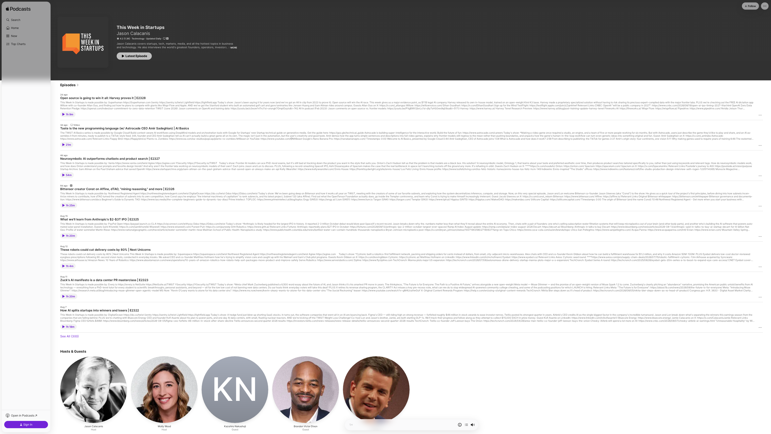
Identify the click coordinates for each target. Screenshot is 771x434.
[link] (69, 85)
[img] (18, 9)
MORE (233, 47)
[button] (26, 19)
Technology (138, 38)
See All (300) (69, 336)
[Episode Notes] (459, 425)
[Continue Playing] (466, 425)
